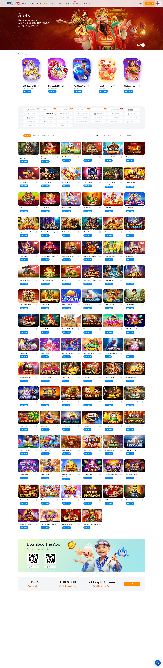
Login (141, 3)
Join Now (149, 3)
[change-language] (158, 3)
